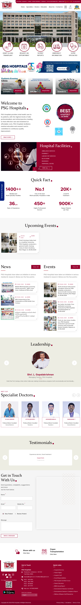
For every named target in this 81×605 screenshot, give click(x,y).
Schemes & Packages (2, 191)
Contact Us (59, 7)
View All (45, 168)
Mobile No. (21, 504)
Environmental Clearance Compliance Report (66, 591)
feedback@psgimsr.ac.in (42, 576)
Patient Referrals (36, 1)
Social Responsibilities (52, 1)
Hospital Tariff (58, 575)
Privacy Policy (60, 602)
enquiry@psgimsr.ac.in (29, 576)
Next (75, 27)
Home (23, 7)
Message (4, 520)
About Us (51, 7)
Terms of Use (76, 602)
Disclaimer (68, 602)
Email (3, 504)
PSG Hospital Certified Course (62, 580)
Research (24, 1)
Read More (7, 137)
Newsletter (61, 1)
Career (29, 1)
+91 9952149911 (73, 1)
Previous (5, 27)
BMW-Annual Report (59, 586)
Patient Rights (58, 572)
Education (18, 1)
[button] (65, 6)
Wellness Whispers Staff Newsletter (63, 594)
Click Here (26, 553)
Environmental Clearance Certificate (63, 588)
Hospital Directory (59, 570)
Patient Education (59, 583)
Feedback (43, 1)
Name (3, 494)
